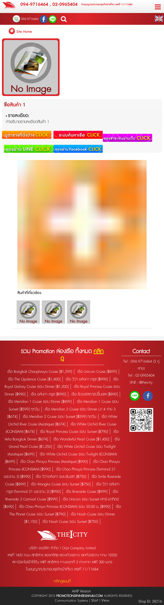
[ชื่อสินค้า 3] (79, 312)
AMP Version (81, 591)
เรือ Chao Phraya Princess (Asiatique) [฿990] (54, 461)
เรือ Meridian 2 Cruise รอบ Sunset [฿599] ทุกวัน (59, 416)
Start (94, 600)
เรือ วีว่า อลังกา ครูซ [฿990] (87, 379)
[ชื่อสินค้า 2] (53, 312)
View (105, 600)
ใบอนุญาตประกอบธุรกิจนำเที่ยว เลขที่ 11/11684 (107, 4)
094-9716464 (34, 4)
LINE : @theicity (141, 382)
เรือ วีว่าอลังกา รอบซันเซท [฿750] (61, 476)
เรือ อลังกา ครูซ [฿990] (48, 394)
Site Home (24, 31)
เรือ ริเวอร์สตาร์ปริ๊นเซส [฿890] (94, 394)
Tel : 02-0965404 (141, 375)
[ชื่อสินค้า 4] (28, 312)
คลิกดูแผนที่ (62, 581)
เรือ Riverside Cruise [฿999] (86, 491)
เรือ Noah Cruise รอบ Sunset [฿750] (70, 521)
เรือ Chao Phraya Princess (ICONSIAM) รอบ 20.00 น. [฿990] (64, 506)
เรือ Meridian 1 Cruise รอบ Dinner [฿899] (40, 401)
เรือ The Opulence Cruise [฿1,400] (34, 379)
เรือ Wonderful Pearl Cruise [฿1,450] (81, 439)
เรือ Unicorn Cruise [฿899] (97, 371)
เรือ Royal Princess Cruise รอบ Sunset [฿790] (74, 431)
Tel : (127, 361)
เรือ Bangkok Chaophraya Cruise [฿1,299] (39, 371)
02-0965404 (65, 4)
